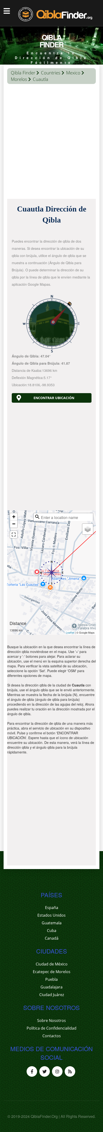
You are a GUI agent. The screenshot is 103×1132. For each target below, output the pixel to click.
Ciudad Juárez (51, 994)
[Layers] (87, 529)
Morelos (19, 79)
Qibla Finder (23, 73)
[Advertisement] (51, 142)
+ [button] (13, 517)
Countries (50, 73)
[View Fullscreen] (13, 534)
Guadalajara (51, 987)
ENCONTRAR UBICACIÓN (54, 398)
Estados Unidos (51, 915)
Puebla (51, 979)
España (51, 907)
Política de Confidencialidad (51, 1028)
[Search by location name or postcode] (37, 516)
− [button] (13, 524)
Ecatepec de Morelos (51, 971)
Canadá (51, 938)
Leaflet (70, 632)
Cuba (51, 930)
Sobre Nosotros (51, 1020)
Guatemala (52, 923)
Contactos (51, 1035)
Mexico (73, 73)
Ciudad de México (52, 964)
